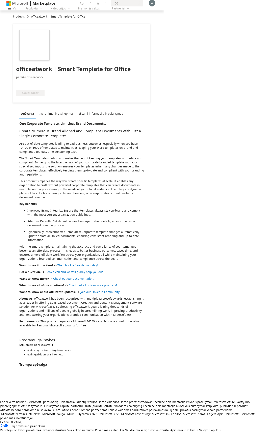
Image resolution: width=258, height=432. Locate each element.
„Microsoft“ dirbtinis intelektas (20, 414)
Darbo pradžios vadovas (136, 402)
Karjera (211, 414)
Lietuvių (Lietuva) (11, 422)
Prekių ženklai (160, 430)
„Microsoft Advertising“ (135, 414)
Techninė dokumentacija (169, 402)
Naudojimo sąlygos (138, 430)
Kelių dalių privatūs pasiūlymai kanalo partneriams (198, 410)
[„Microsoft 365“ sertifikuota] (31, 83)
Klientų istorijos (86, 402)
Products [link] (19, 16)
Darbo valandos (108, 402)
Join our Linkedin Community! (100, 292)
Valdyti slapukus (210, 430)
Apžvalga (27, 113)
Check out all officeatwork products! (93, 285)
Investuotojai (24, 418)
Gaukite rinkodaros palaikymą (122, 406)
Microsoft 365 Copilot (166, 414)
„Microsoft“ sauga (53, 414)
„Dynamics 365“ (87, 414)
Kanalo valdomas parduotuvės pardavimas (136, 410)
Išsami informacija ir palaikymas (101, 113)
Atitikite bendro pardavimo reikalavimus (27, 410)
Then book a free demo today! (77, 265)
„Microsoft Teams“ (194, 414)
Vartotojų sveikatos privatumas (20, 430)
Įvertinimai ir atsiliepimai (57, 113)
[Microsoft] (17, 3)
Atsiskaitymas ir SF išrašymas (40, 406)
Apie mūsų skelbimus (184, 430)
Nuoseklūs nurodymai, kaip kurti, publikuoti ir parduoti (212, 406)
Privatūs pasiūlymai (199, 402)
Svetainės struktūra (54, 430)
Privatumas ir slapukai (109, 430)
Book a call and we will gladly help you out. (75, 272)
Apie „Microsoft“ (228, 414)
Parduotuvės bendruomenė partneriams (80, 410)
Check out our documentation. (73, 278)
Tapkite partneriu (71, 406)
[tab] (28, 113)
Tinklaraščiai (67, 402)
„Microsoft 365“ (108, 414)
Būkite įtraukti (92, 406)
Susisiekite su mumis (80, 430)
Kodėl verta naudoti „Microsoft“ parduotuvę (29, 402)
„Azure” (71, 414)
